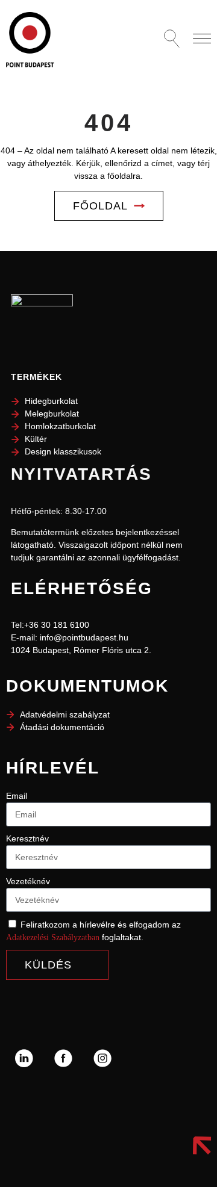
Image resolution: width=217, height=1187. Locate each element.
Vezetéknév (28, 881)
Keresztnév (27, 838)
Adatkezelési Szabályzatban (52, 937)
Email (16, 796)
